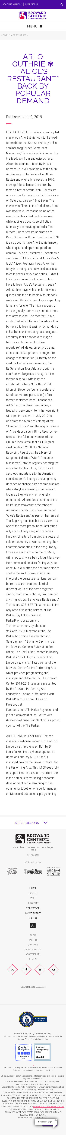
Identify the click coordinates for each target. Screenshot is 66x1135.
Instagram (44, 972)
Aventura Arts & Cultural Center (12, 871)
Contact (33, 945)
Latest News (18, 35)
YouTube (57, 972)
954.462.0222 (33, 855)
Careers (33, 940)
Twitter (16, 972)
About (33, 918)
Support (33, 903)
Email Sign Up (31, 4)
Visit (33, 898)
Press (33, 935)
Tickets (33, 893)
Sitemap (33, 959)
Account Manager (12, 4)
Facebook (30, 972)
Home (4, 35)
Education (33, 908)
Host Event (33, 913)
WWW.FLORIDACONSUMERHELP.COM (48, 1106)
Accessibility (33, 954)
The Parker (33, 871)
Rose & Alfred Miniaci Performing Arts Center (54, 871)
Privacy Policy (33, 949)
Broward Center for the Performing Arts (33, 15)
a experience (33, 987)
